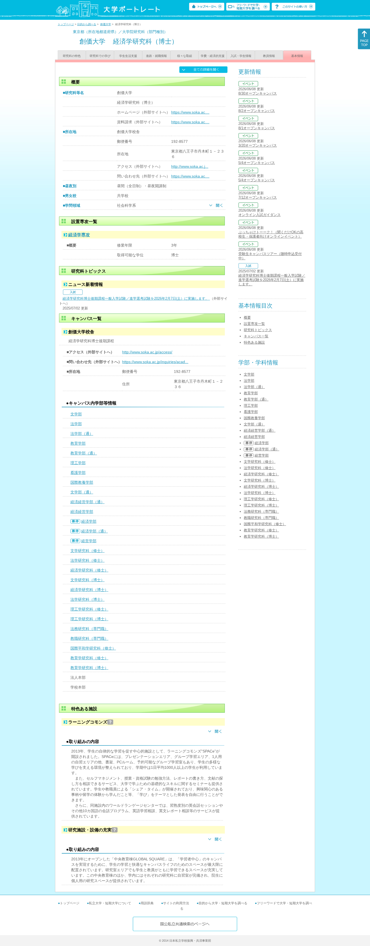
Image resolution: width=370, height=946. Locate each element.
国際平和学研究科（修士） (93, 648)
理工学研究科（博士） (89, 619)
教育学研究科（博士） (89, 668)
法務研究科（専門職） (89, 629)
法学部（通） (81, 433)
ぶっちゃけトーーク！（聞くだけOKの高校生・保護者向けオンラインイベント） (270, 234)
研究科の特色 (72, 55)
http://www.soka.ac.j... (189, 166)
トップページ (66, 24)
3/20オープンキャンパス (257, 145)
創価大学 (105, 24)
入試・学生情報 (241, 55)
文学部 (76, 414)
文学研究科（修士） (87, 550)
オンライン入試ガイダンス (259, 215)
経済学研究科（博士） (89, 589)
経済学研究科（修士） (89, 570)
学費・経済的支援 (213, 55)
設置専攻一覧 (254, 324)
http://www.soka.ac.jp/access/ (147, 352)
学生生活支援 (128, 55)
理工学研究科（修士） (89, 609)
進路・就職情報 (156, 55)
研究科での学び (100, 55)
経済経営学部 (81, 511)
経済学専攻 (79, 235)
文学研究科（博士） (87, 580)
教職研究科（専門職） (89, 638)
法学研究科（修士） (87, 560)
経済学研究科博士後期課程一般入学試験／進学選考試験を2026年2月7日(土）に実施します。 (136, 298)
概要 (247, 317)
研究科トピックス (258, 330)
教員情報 (269, 55)
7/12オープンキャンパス (257, 197)
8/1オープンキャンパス (256, 128)
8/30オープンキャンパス (257, 93)
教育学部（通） (83, 453)
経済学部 (88, 521)
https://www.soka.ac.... (190, 112)
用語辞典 (147, 903)
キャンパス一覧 (256, 336)
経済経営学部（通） (87, 502)
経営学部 (88, 541)
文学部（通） (81, 492)
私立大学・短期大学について (110, 903)
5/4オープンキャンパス (256, 163)
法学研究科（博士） (87, 599)
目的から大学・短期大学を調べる (223, 903)
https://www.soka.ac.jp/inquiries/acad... (155, 362)
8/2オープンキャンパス (256, 111)
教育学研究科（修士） (89, 658)
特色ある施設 (254, 342)
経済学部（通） (94, 531)
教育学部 (78, 443)
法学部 (76, 424)
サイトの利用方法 (176, 903)
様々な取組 (184, 55)
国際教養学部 (81, 482)
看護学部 (78, 472)
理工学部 (78, 463)
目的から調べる (86, 24)
